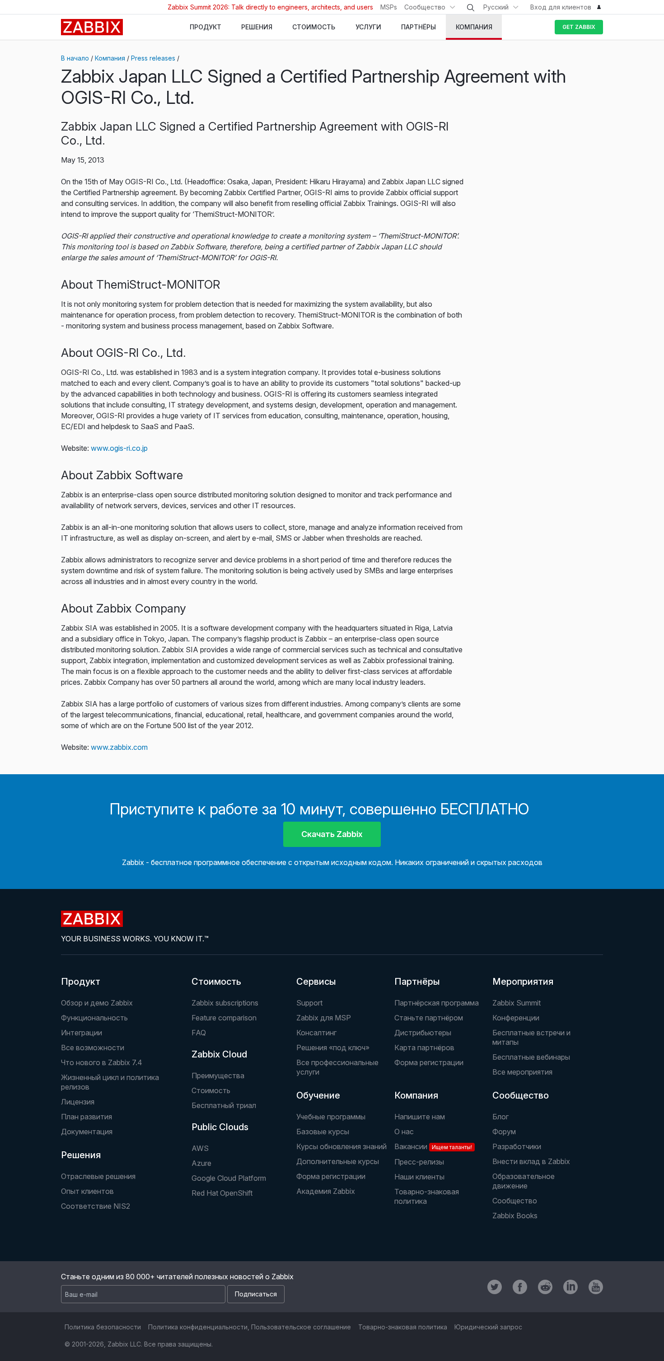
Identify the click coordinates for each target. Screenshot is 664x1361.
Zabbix (92, 27)
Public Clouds (220, 1127)
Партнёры (417, 981)
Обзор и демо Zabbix (97, 1002)
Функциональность (94, 1017)
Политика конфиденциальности (198, 1327)
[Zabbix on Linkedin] (570, 1287)
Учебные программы (330, 1116)
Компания (110, 58)
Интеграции (81, 1032)
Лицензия (77, 1101)
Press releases (153, 58)
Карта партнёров (424, 1047)
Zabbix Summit (516, 1002)
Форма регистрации (428, 1062)
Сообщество (424, 7)
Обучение (318, 1095)
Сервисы (316, 981)
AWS (200, 1148)
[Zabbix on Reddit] (545, 1287)
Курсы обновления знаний (341, 1146)
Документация (86, 1131)
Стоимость (216, 981)
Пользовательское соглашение (301, 1327)
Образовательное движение (523, 1181)
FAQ (199, 1032)
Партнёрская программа (436, 1002)
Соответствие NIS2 (95, 1206)
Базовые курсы (322, 1131)
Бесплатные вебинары (531, 1057)
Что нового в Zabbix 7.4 (101, 1062)
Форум (504, 1131)
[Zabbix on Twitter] (494, 1287)
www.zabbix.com (119, 747)
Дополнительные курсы (337, 1161)
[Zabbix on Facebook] (520, 1287)
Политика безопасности (103, 1327)
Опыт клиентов (87, 1191)
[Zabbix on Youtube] (596, 1287)
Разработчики (516, 1146)
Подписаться (256, 1294)
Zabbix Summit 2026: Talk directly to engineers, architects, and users (270, 7)
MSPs (388, 7)
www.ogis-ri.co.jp (119, 448)
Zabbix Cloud (219, 1054)
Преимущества (218, 1075)
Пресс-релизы (419, 1161)
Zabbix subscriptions (225, 1002)
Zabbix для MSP (323, 1017)
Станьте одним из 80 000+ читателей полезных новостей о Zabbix (177, 1276)
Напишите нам (419, 1116)
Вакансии (433, 1146)
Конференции (515, 1017)
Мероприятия (522, 981)
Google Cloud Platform (229, 1178)
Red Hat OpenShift (222, 1192)
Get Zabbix (578, 26)
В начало (75, 58)
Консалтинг (316, 1032)
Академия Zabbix (325, 1191)
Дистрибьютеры (422, 1032)
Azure (201, 1163)
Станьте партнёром (428, 1017)
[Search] (470, 7)
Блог (500, 1116)
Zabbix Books (515, 1215)
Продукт (80, 981)
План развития (86, 1116)
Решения (81, 1155)
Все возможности (92, 1047)
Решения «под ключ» (332, 1047)
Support (309, 1002)
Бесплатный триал (224, 1105)
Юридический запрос (488, 1327)
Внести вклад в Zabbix (531, 1161)
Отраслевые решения (98, 1176)
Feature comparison (224, 1017)
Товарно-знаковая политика (426, 1196)
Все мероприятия (522, 1071)
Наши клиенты (419, 1176)
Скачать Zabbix (332, 834)
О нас (404, 1131)
